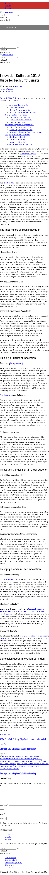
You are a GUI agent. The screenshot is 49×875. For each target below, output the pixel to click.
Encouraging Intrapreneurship (20, 117)
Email (2, 814)
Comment (4, 805)
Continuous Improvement (18, 122)
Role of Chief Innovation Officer (20, 127)
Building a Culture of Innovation (16, 115)
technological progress (28, 154)
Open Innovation (6, 395)
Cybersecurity (10, 40)
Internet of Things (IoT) (18, 142)
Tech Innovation (10, 27)
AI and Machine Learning (18, 137)
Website (3, 818)
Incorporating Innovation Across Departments (26, 132)
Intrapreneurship (16, 363)
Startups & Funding (12, 35)
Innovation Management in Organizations (19, 124)
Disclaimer (8, 8)
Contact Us (9, 3)
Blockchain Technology (17, 139)
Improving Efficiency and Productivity (23, 112)
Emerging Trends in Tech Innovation (17, 134)
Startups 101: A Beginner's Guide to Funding (18, 773)
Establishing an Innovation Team (21, 129)
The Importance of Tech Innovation (17, 105)
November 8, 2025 (6, 89)
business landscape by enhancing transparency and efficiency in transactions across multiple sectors (22, 611)
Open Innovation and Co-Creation (21, 120)
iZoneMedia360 (8, 183)
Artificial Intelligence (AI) (13, 38)
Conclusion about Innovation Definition (18, 144)
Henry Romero (19, 86)
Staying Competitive (17, 107)
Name (2, 809)
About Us (8, 5)
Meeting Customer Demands (20, 110)
